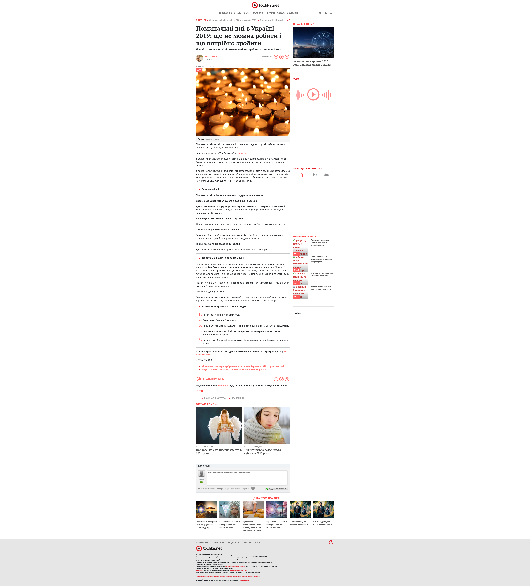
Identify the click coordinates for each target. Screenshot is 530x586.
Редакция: (199, 570)
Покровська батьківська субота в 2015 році (219, 451)
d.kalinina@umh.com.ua (238, 570)
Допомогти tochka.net (220, 20)
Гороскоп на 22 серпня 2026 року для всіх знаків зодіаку (206, 525)
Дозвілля (292, 13)
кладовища (238, 398)
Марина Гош (211, 56)
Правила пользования (204, 576)
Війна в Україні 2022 (246, 20)
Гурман (270, 13)
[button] (325, 13)
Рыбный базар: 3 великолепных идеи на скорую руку (321, 259)
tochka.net (242, 153)
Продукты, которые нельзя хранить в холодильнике (320, 242)
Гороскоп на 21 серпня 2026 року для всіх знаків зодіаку (229, 525)
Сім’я (246, 13)
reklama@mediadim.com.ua (235, 566)
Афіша (281, 13)
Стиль (237, 13)
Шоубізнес (225, 13)
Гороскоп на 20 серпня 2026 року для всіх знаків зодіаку (276, 525)
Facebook (222, 385)
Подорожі (258, 13)
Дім (199, 70)
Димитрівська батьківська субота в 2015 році (262, 451)
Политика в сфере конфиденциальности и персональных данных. (236, 576)
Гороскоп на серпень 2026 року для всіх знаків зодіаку (312, 62)
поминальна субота (215, 398)
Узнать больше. (244, 580)
